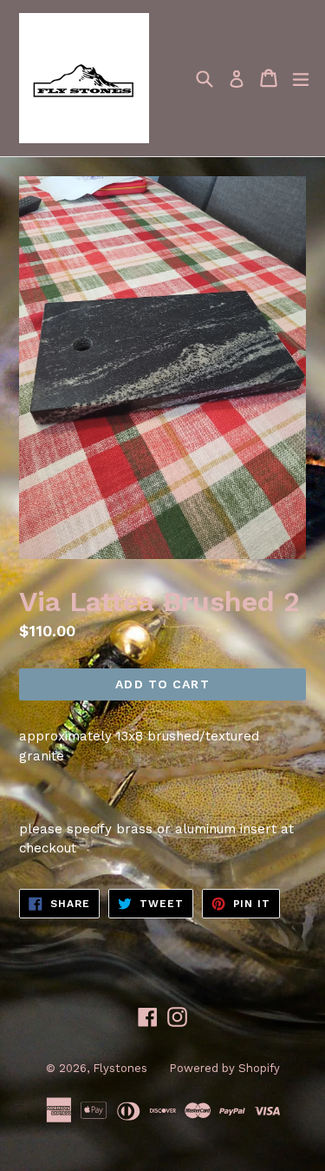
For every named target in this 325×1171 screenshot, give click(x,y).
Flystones (120, 1068)
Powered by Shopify (224, 1068)
